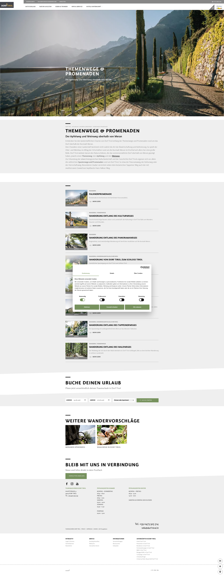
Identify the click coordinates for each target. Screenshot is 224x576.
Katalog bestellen (94, 541)
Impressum (89, 529)
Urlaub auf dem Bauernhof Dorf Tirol (147, 559)
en (217, 1)
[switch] (102, 299)
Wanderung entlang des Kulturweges (111, 216)
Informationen (118, 539)
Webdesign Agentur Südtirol (67, 570)
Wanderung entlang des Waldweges (110, 347)
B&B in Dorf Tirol (141, 550)
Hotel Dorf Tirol (141, 541)
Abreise (92, 400)
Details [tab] (112, 273)
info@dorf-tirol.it (150, 528)
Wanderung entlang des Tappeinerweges (112, 325)
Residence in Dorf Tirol (143, 546)
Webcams (92, 543)
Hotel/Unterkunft (93, 6)
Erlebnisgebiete (30, 1)
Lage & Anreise (69, 541)
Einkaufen (115, 546)
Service (91, 539)
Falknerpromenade (100, 194)
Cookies (96, 529)
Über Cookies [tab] (138, 273)
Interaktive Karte (94, 546)
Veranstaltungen (117, 541)
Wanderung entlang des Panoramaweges (113, 238)
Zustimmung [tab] (86, 273)
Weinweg (116, 156)
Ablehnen (87, 307)
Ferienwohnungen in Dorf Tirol (145, 548)
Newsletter (62, 1)
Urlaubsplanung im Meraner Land (47, 1)
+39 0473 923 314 (73, 496)
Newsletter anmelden (76, 476)
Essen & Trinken (61, 6)
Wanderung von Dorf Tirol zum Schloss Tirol (116, 259)
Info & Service (77, 6)
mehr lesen (97, 201)
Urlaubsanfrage (141, 557)
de (212, 1)
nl (220, 1)
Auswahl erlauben (112, 307)
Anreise (69, 400)
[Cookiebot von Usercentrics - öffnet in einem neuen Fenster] (141, 267)
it (215, 1)
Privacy (83, 529)
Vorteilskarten (69, 543)
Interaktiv (69, 539)
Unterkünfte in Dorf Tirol (146, 539)
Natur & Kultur (45, 6)
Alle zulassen (137, 307)
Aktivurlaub (30, 6)
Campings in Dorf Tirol (143, 554)
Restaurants (116, 543)
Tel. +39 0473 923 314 (147, 524)
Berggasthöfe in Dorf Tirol (144, 552)
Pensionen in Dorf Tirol (143, 543)
